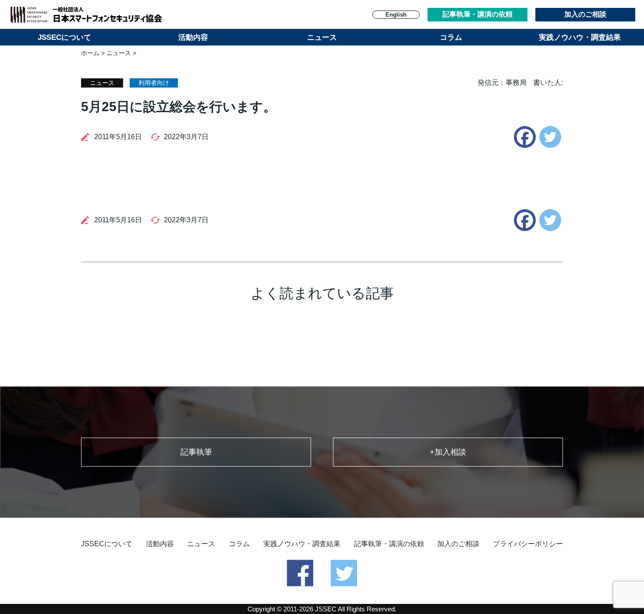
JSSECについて (64, 37)
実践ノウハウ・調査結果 (580, 37)
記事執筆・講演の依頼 (477, 14)
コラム (451, 37)
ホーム (90, 52)
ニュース (322, 37)
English (396, 14)
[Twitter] (550, 137)
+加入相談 (448, 452)
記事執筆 (196, 452)
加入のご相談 (585, 14)
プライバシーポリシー (528, 543)
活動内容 (193, 37)
